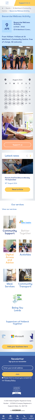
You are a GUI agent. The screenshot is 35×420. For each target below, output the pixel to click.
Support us (17, 145)
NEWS (17, 418)
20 (18, 99)
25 (10, 103)
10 (6, 96)
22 (26, 99)
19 (14, 99)
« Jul (5, 79)
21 (22, 99)
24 (6, 103)
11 (9, 96)
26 (14, 103)
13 (18, 96)
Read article (17, 189)
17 (6, 99)
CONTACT (31, 418)
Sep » (29, 79)
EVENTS (10, 418)
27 (18, 103)
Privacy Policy (10, 380)
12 (14, 96)
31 (6, 107)
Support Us (24, 3)
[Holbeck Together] (7, 3)
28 (22, 103)
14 (22, 96)
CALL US (24, 418)
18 (10, 99)
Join (17, 374)
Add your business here (17, 347)
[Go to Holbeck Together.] (2, 8)
